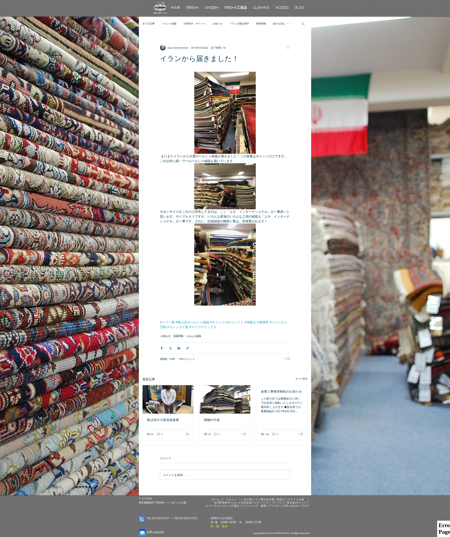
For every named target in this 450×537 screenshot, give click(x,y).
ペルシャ (231, 499)
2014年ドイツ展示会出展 (258, 499)
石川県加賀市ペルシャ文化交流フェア (237, 502)
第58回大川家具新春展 (163, 420)
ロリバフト (212, 505)
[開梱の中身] (225, 399)
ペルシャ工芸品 (229, 505)
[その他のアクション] (288, 48)
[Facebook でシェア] (161, 348)
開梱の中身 (212, 420)
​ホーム (217, 499)
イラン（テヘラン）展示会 (279, 502)
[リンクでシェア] (187, 348)
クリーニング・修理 (254, 505)
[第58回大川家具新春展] (168, 399)
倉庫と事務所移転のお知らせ (281, 391)
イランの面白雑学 (239, 23)
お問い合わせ (290, 505)
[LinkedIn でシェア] (179, 348)
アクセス (274, 505)
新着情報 (261, 23)
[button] (303, 23)
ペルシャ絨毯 (169, 23)
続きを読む (279, 23)
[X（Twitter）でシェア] (170, 348)
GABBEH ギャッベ (194, 23)
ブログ (305, 505)
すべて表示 (301, 378)
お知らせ (217, 23)
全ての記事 (148, 23)
